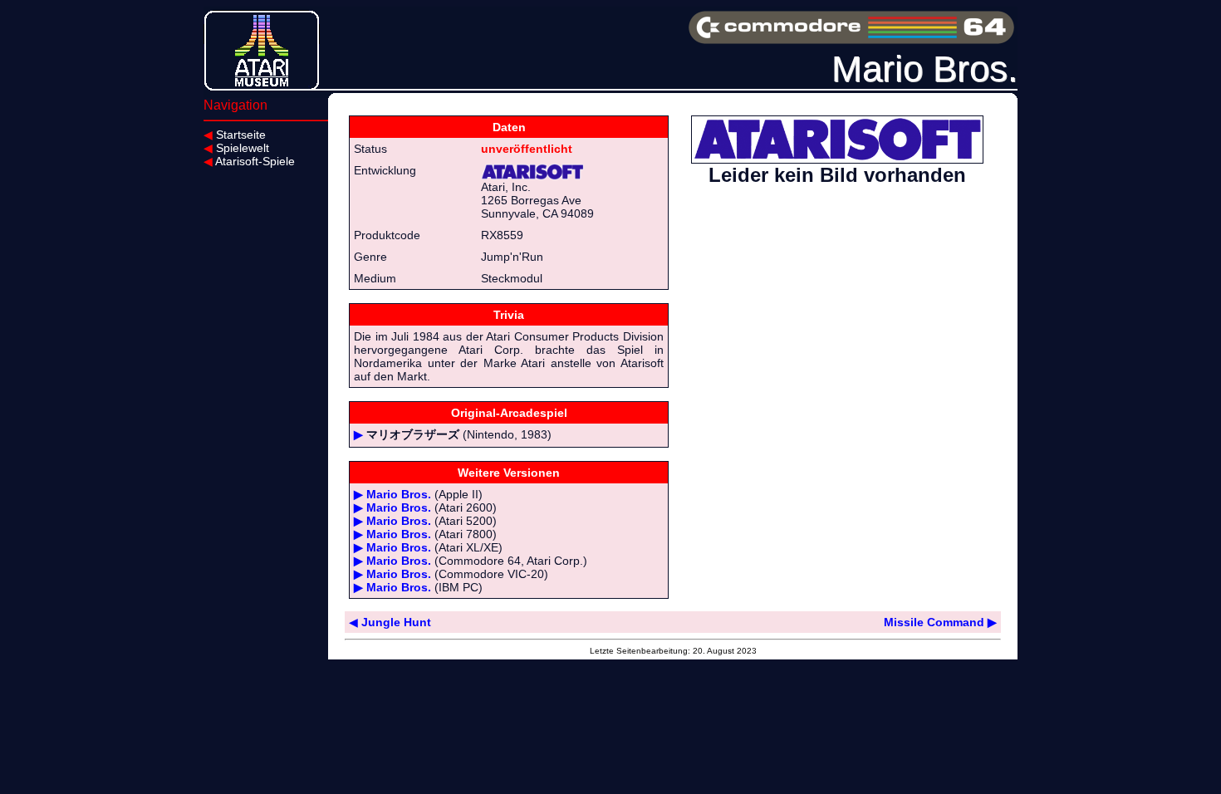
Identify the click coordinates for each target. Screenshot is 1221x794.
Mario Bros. (398, 494)
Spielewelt (236, 147)
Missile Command (940, 622)
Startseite (235, 134)
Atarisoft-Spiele (249, 161)
